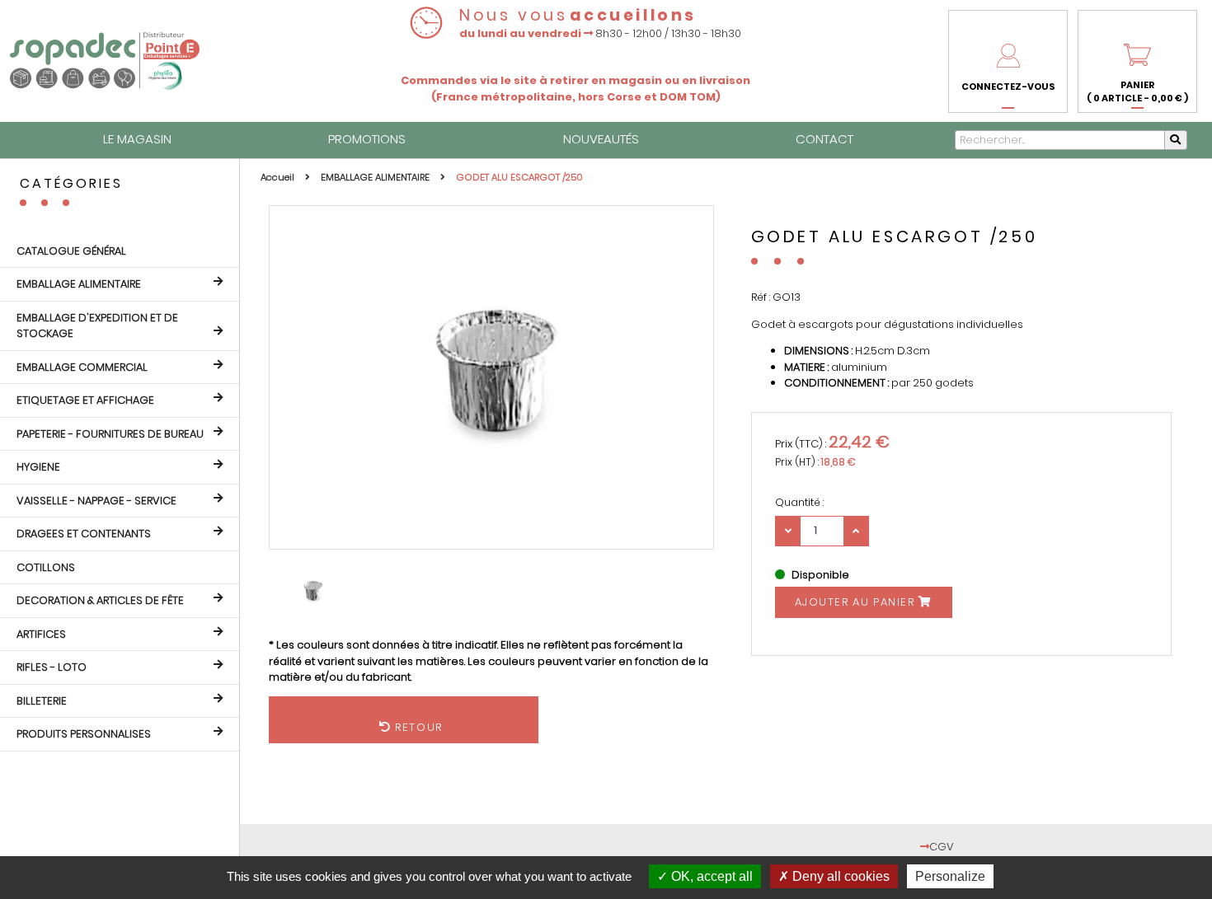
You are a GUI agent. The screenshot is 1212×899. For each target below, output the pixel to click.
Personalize (950, 876)
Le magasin (137, 138)
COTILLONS (45, 567)
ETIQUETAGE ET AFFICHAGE (85, 400)
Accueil (279, 177)
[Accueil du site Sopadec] (105, 60)
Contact (824, 138)
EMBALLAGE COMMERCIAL (82, 367)
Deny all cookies (839, 876)
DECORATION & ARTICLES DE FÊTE (100, 600)
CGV (941, 847)
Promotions (367, 138)
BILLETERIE (41, 701)
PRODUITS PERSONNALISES (83, 734)
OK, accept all (710, 876)
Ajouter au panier (857, 602)
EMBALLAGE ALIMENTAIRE (78, 284)
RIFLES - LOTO (51, 667)
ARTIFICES (41, 634)
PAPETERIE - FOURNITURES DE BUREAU (110, 434)
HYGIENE (38, 467)
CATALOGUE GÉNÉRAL (71, 251)
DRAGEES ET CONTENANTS (83, 533)
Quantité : (799, 502)
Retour (455, 727)
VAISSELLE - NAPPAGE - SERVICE (96, 500)
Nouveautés (601, 138)
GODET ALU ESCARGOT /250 (519, 177)
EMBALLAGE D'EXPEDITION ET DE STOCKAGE (97, 326)
